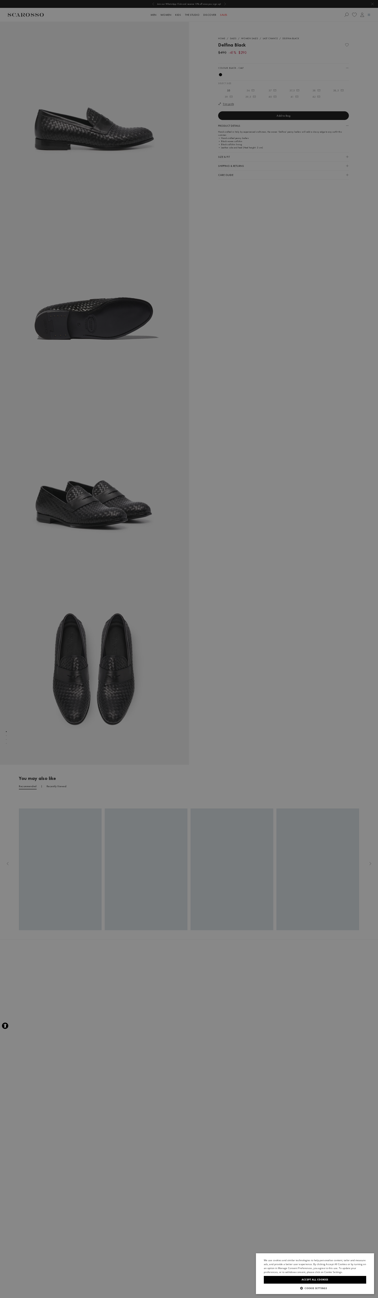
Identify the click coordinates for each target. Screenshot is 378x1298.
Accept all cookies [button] (315, 1279)
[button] (315, 1288)
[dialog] (189, 649)
